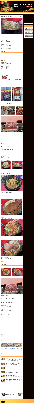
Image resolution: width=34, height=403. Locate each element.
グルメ (1, 353)
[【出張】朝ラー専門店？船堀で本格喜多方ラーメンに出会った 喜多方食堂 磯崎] (18, 345)
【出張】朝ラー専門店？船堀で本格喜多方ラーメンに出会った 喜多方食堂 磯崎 (19, 348)
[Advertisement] (12, 388)
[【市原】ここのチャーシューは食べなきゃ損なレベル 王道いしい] (4, 345)
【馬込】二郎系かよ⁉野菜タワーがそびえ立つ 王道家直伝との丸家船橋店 (11, 348)
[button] (19, 35)
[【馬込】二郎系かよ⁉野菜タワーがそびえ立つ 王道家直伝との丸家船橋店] (11, 345)
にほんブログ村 (4, 332)
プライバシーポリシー (29, 401)
